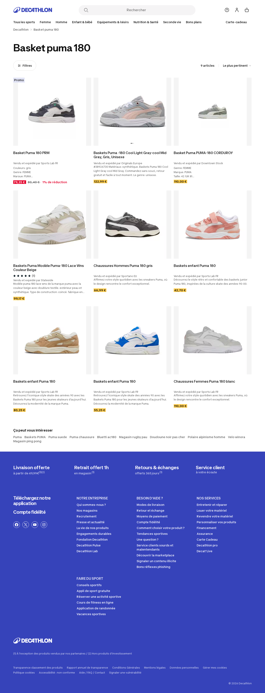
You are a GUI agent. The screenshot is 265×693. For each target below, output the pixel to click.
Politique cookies (24, 672)
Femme (45, 22)
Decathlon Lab (87, 551)
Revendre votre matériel (215, 516)
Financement (206, 528)
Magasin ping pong (27, 441)
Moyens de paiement (152, 516)
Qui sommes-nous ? (91, 504)
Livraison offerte (31, 470)
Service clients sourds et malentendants (155, 547)
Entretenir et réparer (212, 504)
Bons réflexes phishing (153, 567)
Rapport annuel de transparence (87, 667)
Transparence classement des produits (38, 667)
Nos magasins (87, 510)
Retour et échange (150, 510)
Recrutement (86, 516)
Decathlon (21, 29)
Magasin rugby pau (133, 437)
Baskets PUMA (35, 437)
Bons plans (194, 22)
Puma (17, 437)
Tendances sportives (152, 533)
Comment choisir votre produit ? (160, 528)
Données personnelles (184, 667)
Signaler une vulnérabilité (125, 672)
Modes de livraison (150, 504)
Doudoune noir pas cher (167, 437)
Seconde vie (172, 22)
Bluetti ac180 (106, 437)
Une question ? (147, 539)
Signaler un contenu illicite (156, 561)
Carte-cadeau (236, 22)
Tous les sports (24, 22)
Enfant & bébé (82, 22)
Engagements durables (94, 533)
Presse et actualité (91, 522)
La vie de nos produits (93, 528)
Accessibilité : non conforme (57, 672)
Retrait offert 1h (91, 470)
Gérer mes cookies (215, 667)
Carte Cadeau (207, 539)
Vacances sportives (91, 614)
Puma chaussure (82, 437)
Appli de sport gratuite (93, 591)
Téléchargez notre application (32, 500)
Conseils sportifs (89, 585)
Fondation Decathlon (92, 539)
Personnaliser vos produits (216, 522)
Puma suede (57, 437)
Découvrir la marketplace (155, 555)
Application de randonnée (96, 608)
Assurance (205, 533)
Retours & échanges (157, 470)
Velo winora (236, 437)
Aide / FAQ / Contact (92, 672)
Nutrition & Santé (146, 22)
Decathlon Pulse (89, 545)
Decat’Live (204, 551)
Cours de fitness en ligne (95, 602)
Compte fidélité (29, 512)
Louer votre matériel (212, 510)
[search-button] (86, 10)
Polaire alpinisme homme (206, 437)
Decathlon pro (207, 545)
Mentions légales (155, 667)
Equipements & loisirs (113, 22)
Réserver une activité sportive (99, 596)
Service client (210, 469)
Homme (61, 22)
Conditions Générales (126, 667)
